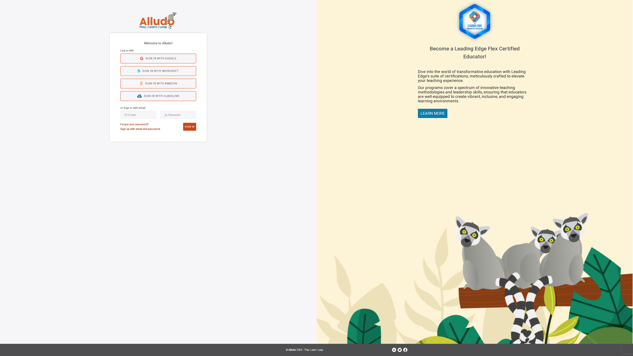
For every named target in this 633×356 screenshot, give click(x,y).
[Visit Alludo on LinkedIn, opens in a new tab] (394, 350)
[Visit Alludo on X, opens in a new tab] (400, 350)
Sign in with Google (161, 58)
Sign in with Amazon (161, 83)
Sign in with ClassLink (161, 96)
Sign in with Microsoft (160, 71)
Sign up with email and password (140, 129)
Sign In (190, 126)
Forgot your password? (134, 124)
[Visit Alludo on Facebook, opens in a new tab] (405, 350)
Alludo (292, 349)
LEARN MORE (433, 113)
